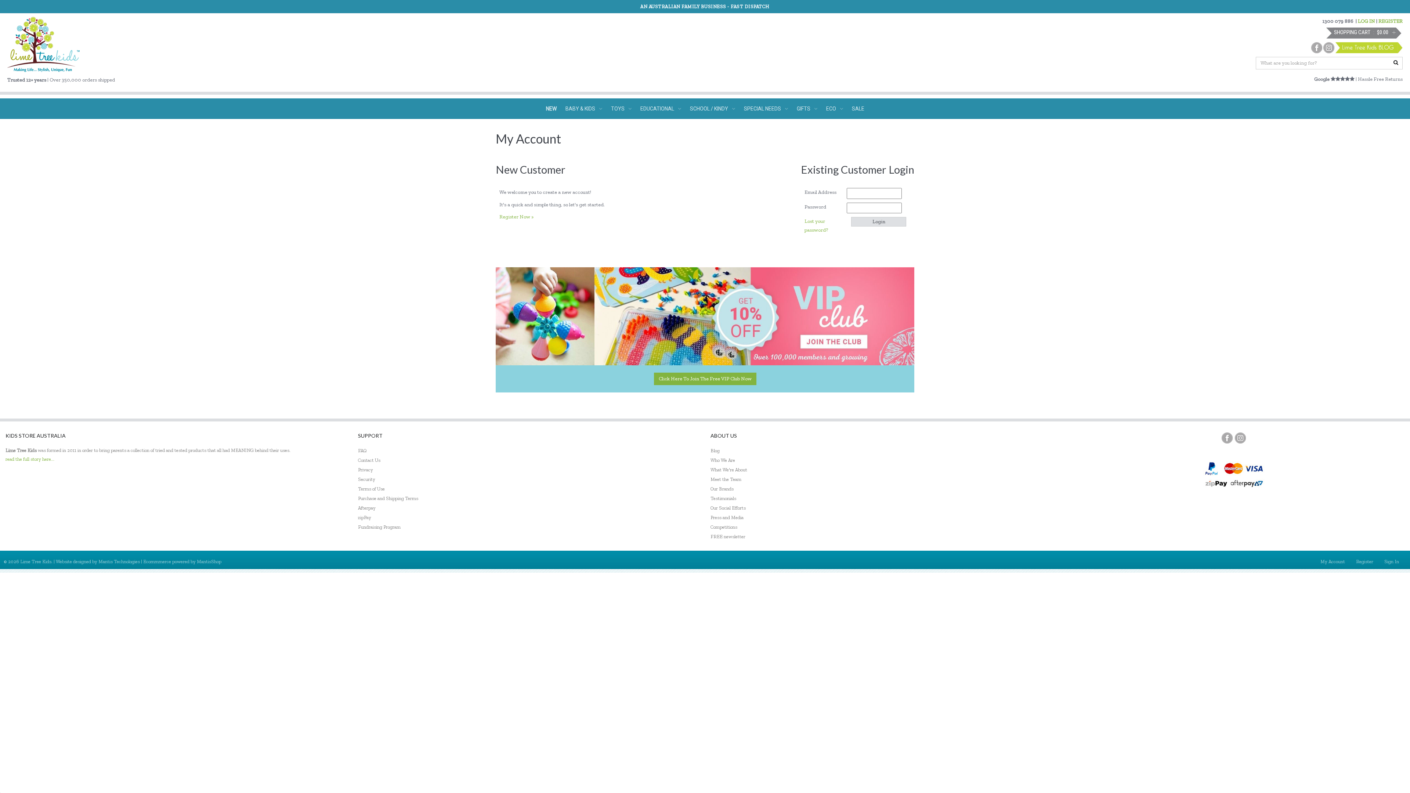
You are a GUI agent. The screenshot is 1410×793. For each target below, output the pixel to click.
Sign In (1391, 561)
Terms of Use (371, 489)
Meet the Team (726, 479)
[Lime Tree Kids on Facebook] (1227, 437)
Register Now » (516, 217)
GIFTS (803, 109)
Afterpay (367, 508)
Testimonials (723, 498)
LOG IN (1366, 21)
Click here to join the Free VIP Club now (705, 379)
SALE (858, 109)
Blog (715, 450)
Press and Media (727, 517)
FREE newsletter (728, 536)
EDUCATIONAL (657, 109)
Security (366, 479)
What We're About (729, 469)
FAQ (362, 450)
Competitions (724, 527)
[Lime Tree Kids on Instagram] (1240, 437)
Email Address (823, 192)
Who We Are (723, 460)
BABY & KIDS (580, 109)
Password (818, 207)
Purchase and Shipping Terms (388, 498)
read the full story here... (30, 459)
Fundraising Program (379, 527)
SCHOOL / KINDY (709, 109)
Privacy (365, 469)
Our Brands (722, 489)
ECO (831, 109)
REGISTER (1390, 21)
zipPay (364, 517)
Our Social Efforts (728, 508)
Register (1364, 561)
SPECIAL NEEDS (762, 109)
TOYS (618, 109)
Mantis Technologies (119, 561)
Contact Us (369, 460)
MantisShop (209, 561)
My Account (1332, 561)
